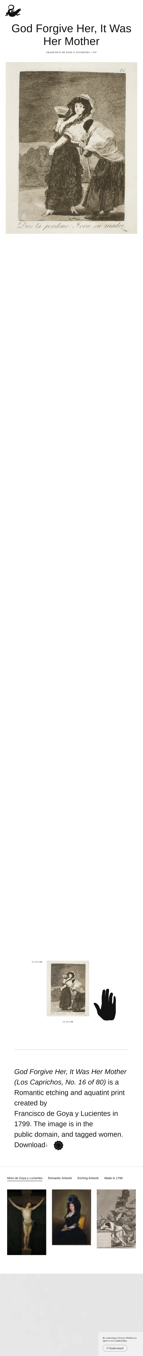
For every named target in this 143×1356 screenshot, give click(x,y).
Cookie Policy (120, 1340)
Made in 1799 (113, 1178)
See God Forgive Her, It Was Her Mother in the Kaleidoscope (58, 1145)
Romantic (29, 1092)
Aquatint (96, 1092)
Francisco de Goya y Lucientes (68, 52)
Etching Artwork (88, 1178)
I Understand (115, 1348)
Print (118, 1092)
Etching (57, 1092)
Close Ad (123, 819)
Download (29, 1145)
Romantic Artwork (60, 1178)
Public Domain (36, 1134)
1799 (22, 1124)
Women (110, 1134)
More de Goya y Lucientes (24, 1178)
